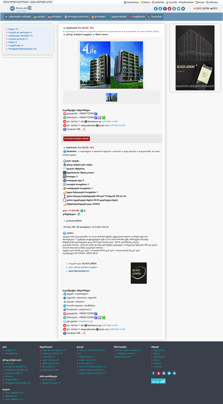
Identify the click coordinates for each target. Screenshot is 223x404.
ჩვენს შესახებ (188, 2)
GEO (199, 8)
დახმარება (159, 2)
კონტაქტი (213, 2)
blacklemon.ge (86, 321)
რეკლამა (173, 2)
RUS (215, 8)
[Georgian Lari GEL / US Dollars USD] (83, 210)
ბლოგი (201, 2)
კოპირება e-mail (110, 121)
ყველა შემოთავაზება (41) (79, 271)
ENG (207, 8)
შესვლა (146, 2)
